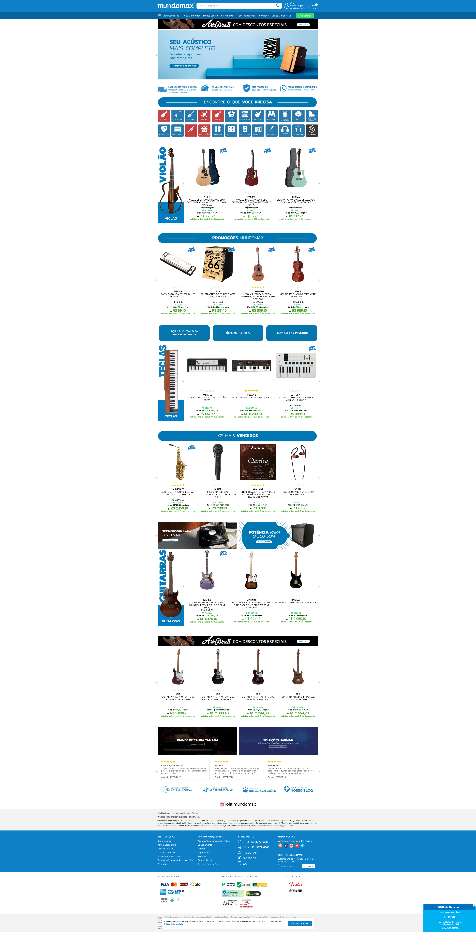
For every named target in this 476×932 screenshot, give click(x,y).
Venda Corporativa (281, 15)
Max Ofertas (305, 15)
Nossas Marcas (165, 848)
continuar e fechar (300, 923)
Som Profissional (246, 15)
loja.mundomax (240, 804)
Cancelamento (205, 845)
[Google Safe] (245, 885)
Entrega (201, 848)
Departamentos (171, 15)
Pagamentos (204, 852)
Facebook (249, 858)
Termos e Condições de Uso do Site (175, 860)
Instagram (250, 852)
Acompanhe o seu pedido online (214, 841)
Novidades (263, 15)
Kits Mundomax (192, 15)
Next (319, 55)
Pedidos (202, 856)
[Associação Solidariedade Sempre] (247, 904)
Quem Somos (164, 841)
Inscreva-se (308, 866)
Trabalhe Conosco (166, 852)
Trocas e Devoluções (208, 864)
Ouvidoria (162, 864)
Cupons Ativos (205, 860)
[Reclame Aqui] (233, 894)
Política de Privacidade (168, 856)
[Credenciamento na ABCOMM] (260, 885)
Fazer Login (296, 5)
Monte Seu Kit (210, 15)
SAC (245, 863)
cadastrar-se (298, 8)
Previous (156, 55)
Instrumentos (228, 15)
